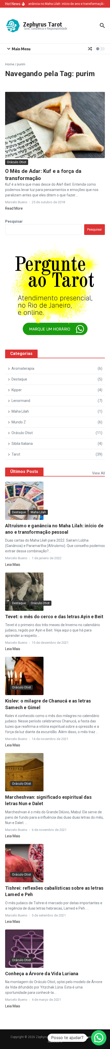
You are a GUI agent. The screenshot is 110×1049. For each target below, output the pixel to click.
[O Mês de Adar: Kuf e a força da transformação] (55, 125)
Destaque (19, 512)
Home (9, 64)
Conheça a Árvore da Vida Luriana (41, 973)
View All (98, 473)
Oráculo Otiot (16, 162)
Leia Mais (12, 565)
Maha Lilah (38, 512)
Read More (14, 208)
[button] (98, 1037)
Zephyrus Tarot (42, 24)
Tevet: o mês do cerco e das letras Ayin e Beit (54, 616)
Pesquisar (14, 221)
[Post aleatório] (90, 49)
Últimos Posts (24, 471)
